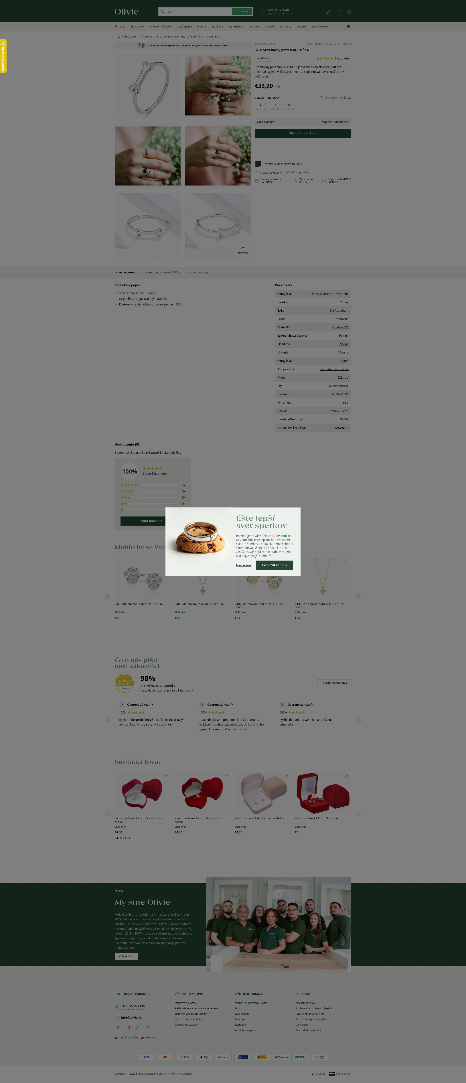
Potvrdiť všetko (274, 565)
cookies (286, 536)
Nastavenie (243, 565)
